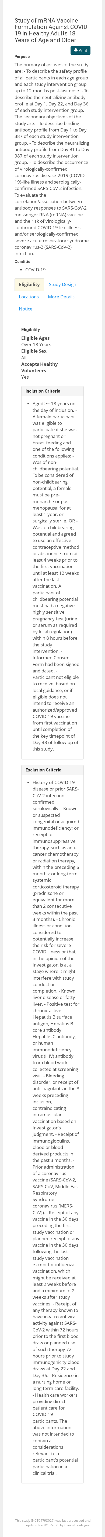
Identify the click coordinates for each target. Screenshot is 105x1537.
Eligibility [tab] (29, 284)
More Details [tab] (61, 297)
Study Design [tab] (62, 284)
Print (82, 50)
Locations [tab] (29, 297)
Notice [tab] (26, 309)
